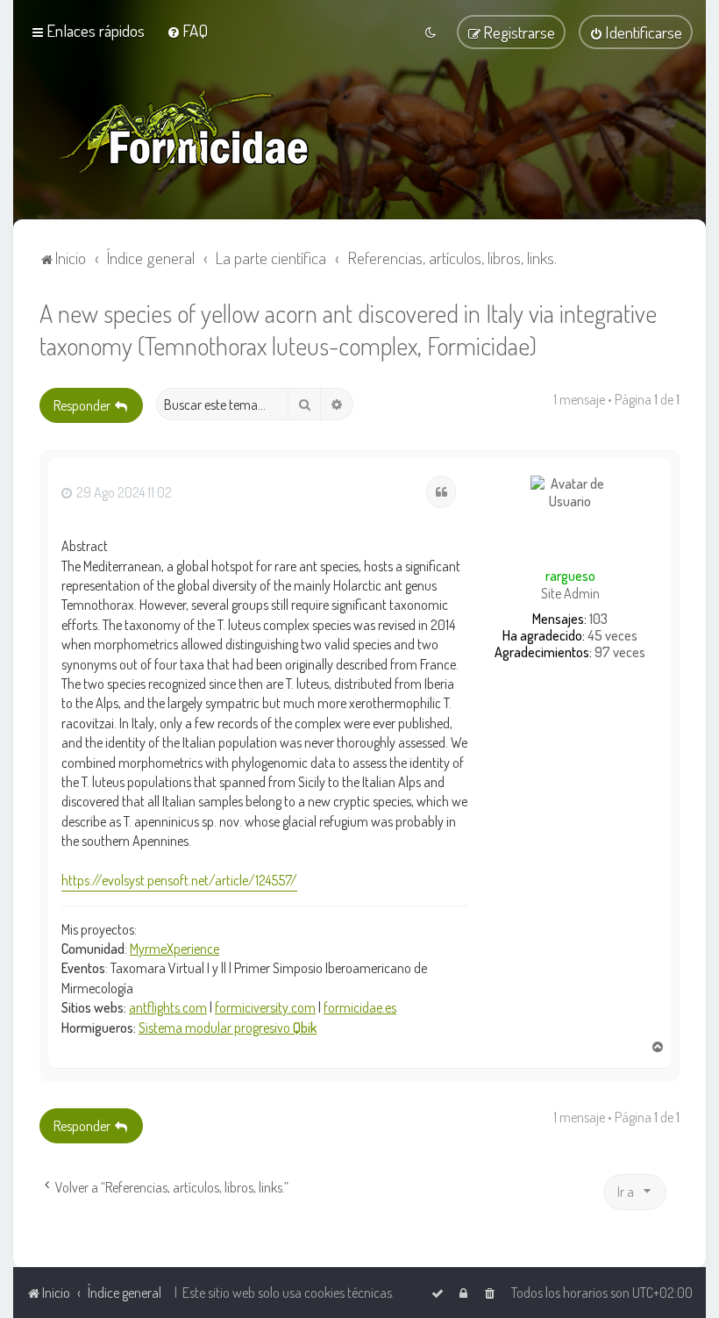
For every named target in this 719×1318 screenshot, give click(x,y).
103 (598, 619)
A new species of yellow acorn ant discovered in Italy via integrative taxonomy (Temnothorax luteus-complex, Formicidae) (348, 329)
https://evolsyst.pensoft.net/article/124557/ (179, 880)
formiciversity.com (265, 1007)
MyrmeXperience (174, 948)
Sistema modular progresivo (228, 1027)
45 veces (612, 635)
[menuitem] (187, 30)
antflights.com (168, 1007)
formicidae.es (360, 1007)
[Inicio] (184, 131)
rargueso (570, 575)
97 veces (619, 652)
